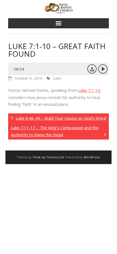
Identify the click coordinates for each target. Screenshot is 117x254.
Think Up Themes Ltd (48, 157)
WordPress (92, 157)
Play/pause (102, 69)
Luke (57, 78)
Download (92, 69)
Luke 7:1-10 (89, 90)
